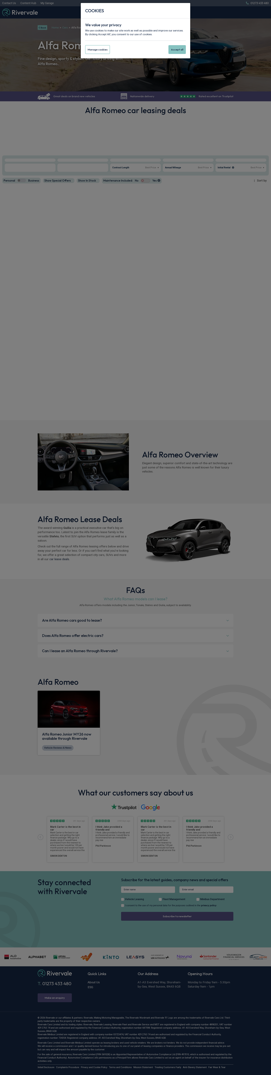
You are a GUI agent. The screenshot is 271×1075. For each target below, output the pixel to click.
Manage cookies (97, 49)
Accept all (177, 49)
